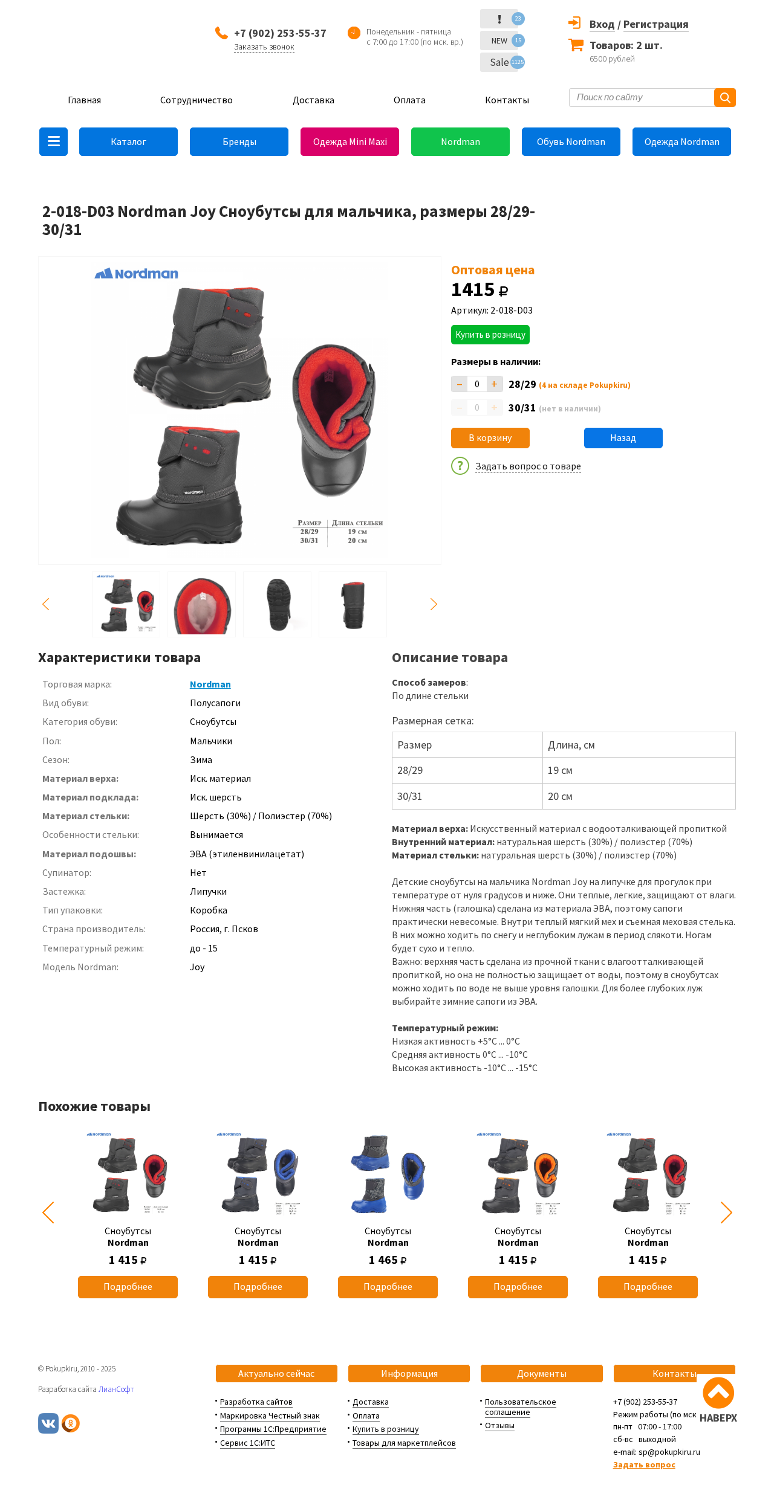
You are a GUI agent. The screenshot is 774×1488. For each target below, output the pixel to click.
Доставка (313, 100)
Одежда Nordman (682, 141)
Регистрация (656, 24)
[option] (128, 1212)
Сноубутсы (128, 1236)
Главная (84, 100)
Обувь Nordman (571, 141)
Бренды (239, 141)
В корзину (490, 437)
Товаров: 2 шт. (626, 45)
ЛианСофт (116, 1389)
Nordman (460, 141)
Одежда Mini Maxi (350, 141)
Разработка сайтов (256, 1401)
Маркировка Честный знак (270, 1415)
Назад (623, 437)
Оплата (410, 100)
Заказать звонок (264, 46)
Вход (602, 24)
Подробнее (127, 1286)
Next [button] (434, 604)
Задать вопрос (644, 1464)
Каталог (128, 141)
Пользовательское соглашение (520, 1406)
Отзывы (500, 1425)
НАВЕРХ (718, 1418)
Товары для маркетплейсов (404, 1442)
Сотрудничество (196, 100)
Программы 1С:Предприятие (273, 1428)
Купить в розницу (490, 334)
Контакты (507, 100)
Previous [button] (45, 604)
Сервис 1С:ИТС (247, 1442)
